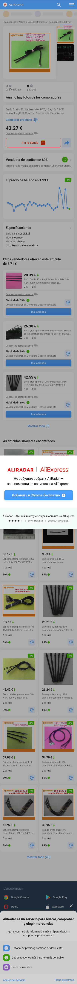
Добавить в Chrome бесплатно (36, 495)
